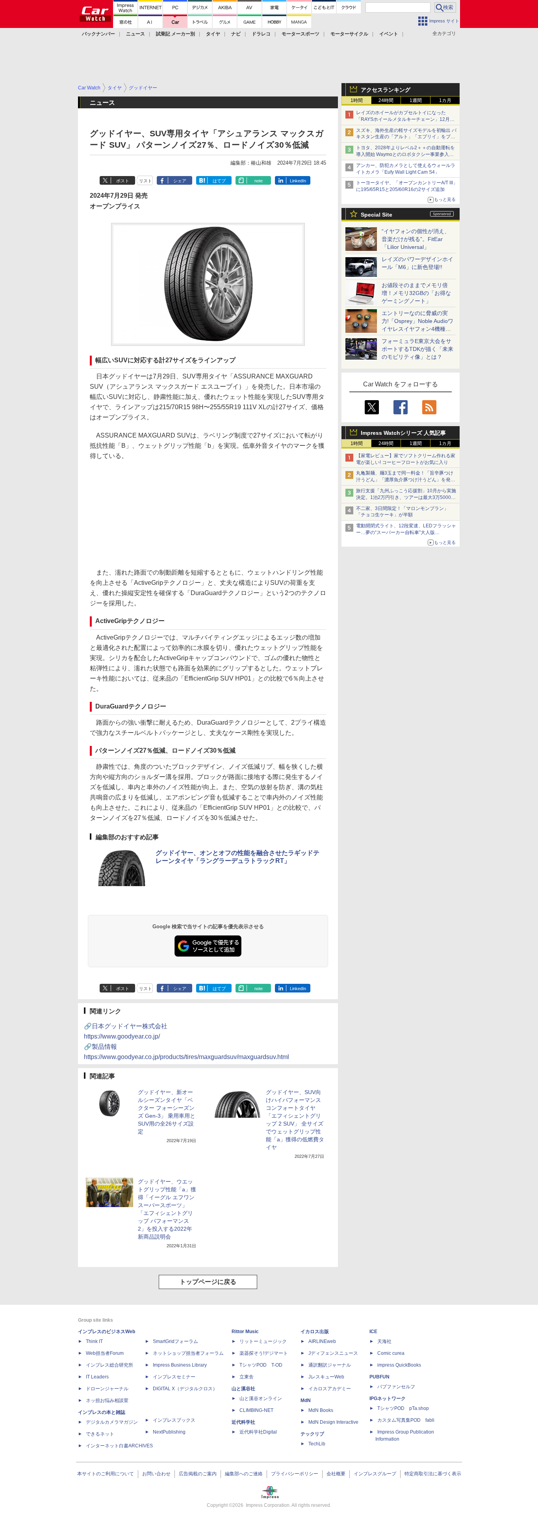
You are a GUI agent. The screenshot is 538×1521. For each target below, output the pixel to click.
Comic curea (390, 1353)
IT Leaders (97, 1377)
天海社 (384, 1341)
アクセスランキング (385, 90)
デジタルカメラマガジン (112, 1422)
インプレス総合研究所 (109, 1365)
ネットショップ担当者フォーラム (188, 1353)
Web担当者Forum (105, 1353)
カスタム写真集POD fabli (405, 1420)
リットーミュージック (263, 1341)
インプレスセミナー (174, 1377)
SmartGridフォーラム (175, 1341)
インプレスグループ (375, 1473)
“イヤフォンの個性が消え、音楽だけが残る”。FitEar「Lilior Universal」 (416, 239)
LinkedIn (298, 180)
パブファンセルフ (396, 1386)
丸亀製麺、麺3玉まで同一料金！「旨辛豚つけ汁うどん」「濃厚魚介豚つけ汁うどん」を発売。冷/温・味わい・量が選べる (404, 479)
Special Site (376, 214)
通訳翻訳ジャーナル (329, 1365)
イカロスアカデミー (329, 1388)
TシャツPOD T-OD (260, 1365)
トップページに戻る (208, 1281)
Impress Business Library (180, 1365)
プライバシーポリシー (294, 1473)
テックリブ (312, 1434)
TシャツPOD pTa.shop (403, 1408)
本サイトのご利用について (105, 1473)
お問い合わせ (156, 1473)
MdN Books (320, 1410)
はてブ (219, 180)
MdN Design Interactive (333, 1422)
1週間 (416, 100)
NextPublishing (169, 1432)
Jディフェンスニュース (333, 1353)
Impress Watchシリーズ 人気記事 (403, 433)
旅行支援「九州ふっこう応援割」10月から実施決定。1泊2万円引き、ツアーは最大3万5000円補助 (406, 497)
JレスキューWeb (326, 1377)
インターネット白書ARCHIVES (119, 1446)
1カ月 (445, 100)
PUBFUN (379, 1377)
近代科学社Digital (258, 1432)
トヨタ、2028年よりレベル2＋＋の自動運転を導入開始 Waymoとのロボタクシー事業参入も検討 (405, 154)
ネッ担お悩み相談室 (107, 1400)
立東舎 (246, 1377)
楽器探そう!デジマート (263, 1353)
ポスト (122, 180)
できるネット (100, 1434)
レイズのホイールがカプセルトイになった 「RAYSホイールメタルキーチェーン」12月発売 (405, 119)
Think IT (94, 1341)
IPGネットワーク (387, 1398)
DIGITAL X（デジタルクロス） (185, 1388)
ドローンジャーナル (107, 1388)
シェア (179, 180)
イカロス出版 (315, 1331)
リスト (145, 180)
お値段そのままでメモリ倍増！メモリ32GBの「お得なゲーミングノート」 (416, 293)
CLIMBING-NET (256, 1410)
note (258, 180)
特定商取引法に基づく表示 (432, 1473)
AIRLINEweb (322, 1341)
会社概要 (336, 1473)
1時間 (357, 100)
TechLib (316, 1444)
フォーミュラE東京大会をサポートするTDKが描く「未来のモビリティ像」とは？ (417, 349)
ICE (373, 1331)
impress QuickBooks (399, 1365)
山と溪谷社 (243, 1388)
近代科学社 (243, 1422)
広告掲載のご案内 (198, 1473)
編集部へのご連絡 (244, 1473)
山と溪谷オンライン (260, 1398)
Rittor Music (245, 1331)
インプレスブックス (174, 1420)
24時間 (385, 100)
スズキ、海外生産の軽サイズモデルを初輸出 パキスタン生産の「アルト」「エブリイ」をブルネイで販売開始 (406, 137)
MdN (306, 1400)
